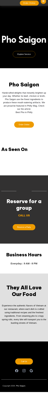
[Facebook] (16, 370)
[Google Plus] (31, 370)
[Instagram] (24, 370)
